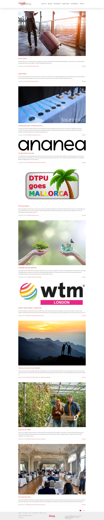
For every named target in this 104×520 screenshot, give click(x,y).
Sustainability (39, 277)
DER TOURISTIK (29, 66)
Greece (39, 377)
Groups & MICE (40, 504)
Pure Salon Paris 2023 (24, 497)
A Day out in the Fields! (24, 429)
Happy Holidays (22, 73)
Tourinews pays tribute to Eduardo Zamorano (30, 125)
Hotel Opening (43, 162)
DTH (39, 162)
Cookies (30, 512)
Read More (84, 66)
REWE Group (34, 215)
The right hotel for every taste (26, 153)
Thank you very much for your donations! (29, 368)
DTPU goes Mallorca (23, 206)
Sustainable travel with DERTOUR (27, 267)
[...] (72, 78)
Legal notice (20, 512)
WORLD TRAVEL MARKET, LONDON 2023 (30, 308)
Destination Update (35, 66)
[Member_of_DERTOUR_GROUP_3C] (52, 515)
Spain (38, 215)
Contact (45, 512)
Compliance (40, 512)
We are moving (22, 58)
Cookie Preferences (35, 512)
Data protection (25, 512)
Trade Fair (42, 315)
